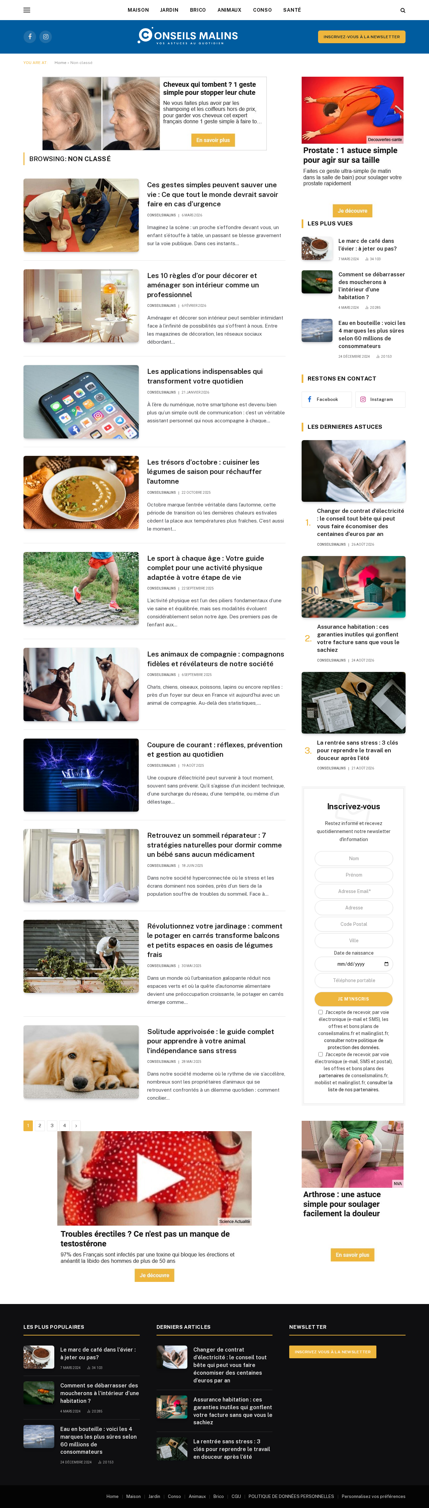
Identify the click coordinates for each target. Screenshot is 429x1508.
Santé (292, 10)
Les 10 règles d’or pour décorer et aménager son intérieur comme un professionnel (203, 285)
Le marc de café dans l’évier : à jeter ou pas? (368, 245)
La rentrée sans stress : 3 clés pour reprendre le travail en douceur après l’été (357, 750)
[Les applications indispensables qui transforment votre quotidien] (81, 401)
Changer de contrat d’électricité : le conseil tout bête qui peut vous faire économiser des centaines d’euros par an (360, 522)
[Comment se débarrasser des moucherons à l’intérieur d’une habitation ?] (317, 281)
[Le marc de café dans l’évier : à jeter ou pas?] (317, 248)
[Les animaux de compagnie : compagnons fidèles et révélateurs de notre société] (81, 684)
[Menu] (26, 10)
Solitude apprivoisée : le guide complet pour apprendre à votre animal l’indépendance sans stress (210, 1041)
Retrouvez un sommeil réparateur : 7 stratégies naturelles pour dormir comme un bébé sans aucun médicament (214, 845)
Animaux (230, 10)
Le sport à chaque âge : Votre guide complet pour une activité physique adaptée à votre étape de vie (205, 567)
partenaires (331, 1075)
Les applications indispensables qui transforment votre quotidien (205, 376)
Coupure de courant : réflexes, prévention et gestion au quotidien (215, 750)
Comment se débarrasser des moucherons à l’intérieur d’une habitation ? (372, 286)
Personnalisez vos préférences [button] (374, 1496)
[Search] (402, 10)
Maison (138, 10)
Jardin (169, 10)
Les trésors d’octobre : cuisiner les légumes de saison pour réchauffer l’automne (204, 471)
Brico (198, 10)
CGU (236, 1496)
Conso (262, 10)
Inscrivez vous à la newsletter (333, 1352)
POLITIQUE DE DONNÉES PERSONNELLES (291, 1496)
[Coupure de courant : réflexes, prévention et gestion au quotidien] (81, 775)
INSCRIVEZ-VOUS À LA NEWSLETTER (362, 37)
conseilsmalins (161, 215)
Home (60, 62)
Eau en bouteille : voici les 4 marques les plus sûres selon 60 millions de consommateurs (372, 334)
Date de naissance (354, 953)
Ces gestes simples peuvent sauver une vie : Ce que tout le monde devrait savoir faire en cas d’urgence (212, 194)
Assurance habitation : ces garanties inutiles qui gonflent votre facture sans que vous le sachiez (358, 638)
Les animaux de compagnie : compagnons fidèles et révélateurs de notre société (215, 659)
